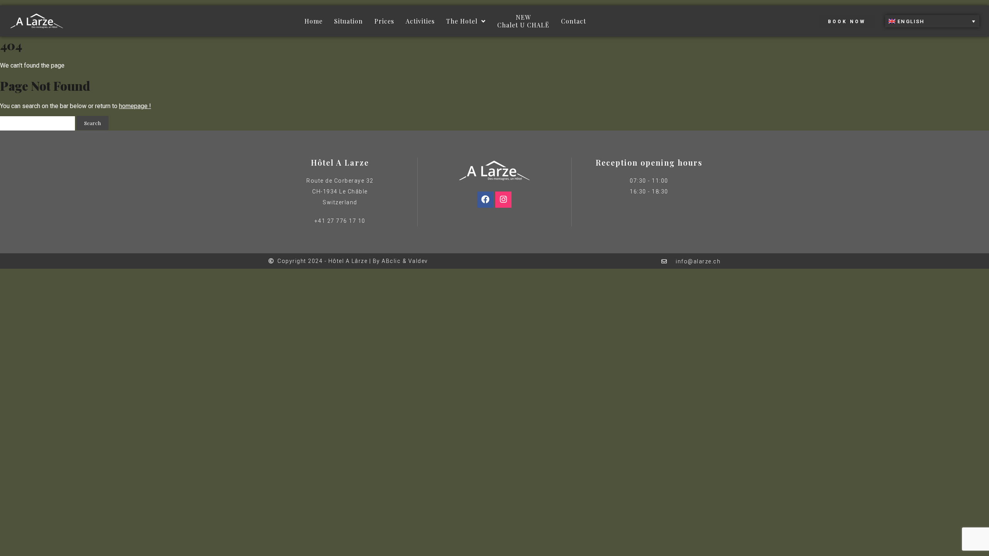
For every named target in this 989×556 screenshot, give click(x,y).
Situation (348, 21)
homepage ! (135, 106)
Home (313, 21)
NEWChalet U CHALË (523, 21)
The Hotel (462, 21)
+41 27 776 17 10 (339, 221)
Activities (420, 21)
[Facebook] (485, 200)
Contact (573, 21)
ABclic (391, 261)
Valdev (418, 261)
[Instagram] (503, 200)
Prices (384, 21)
